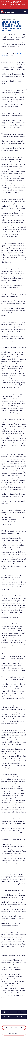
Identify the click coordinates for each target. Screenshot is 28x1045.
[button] (25, 11)
